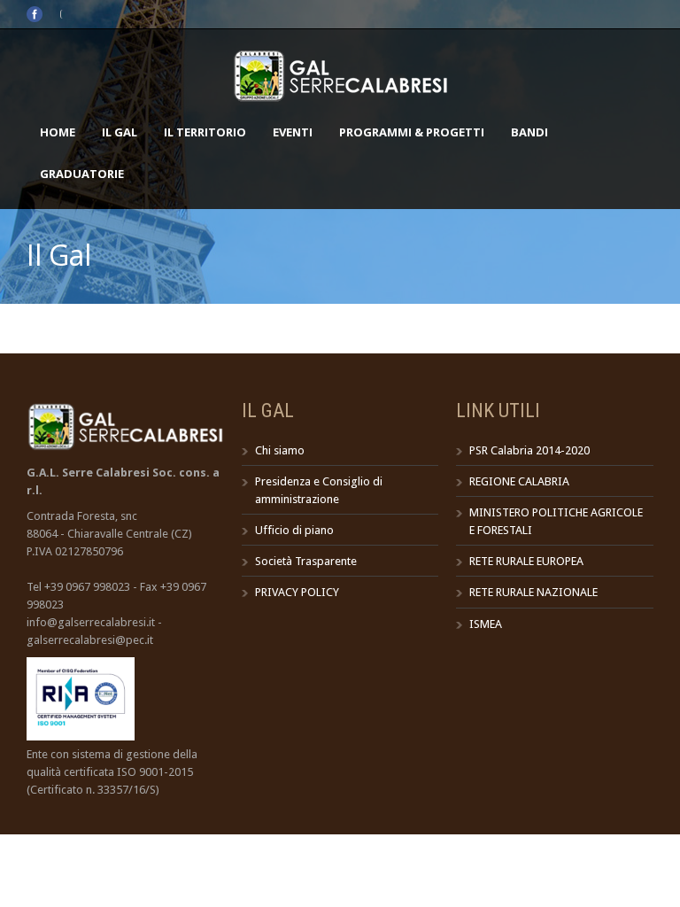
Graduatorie (82, 174)
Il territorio (205, 132)
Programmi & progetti (411, 132)
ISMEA (485, 624)
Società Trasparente (306, 561)
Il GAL (119, 132)
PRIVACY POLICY (297, 592)
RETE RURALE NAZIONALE (533, 592)
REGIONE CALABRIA (519, 481)
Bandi (529, 132)
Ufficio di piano (294, 530)
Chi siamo (280, 450)
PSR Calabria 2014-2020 (529, 450)
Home (57, 132)
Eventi (293, 132)
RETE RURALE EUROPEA (526, 561)
